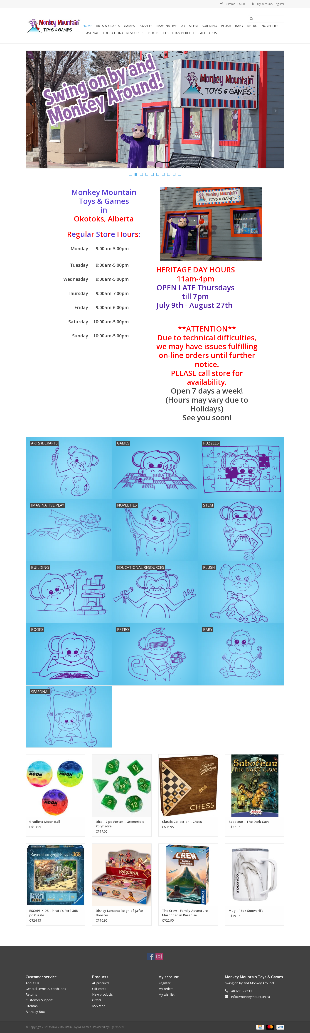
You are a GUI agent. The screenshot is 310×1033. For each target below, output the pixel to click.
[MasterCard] (270, 1027)
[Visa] (279, 1027)
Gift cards (208, 33)
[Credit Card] (260, 1027)
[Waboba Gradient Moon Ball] (55, 785)
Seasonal (91, 33)
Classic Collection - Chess (182, 821)
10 (179, 174)
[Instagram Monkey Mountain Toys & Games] (159, 956)
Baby (239, 26)
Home (87, 26)
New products (102, 994)
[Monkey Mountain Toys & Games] (53, 26)
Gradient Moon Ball (44, 821)
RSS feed (98, 1006)
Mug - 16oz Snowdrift (246, 910)
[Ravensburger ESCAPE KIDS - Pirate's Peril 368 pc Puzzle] (55, 874)
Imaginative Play (170, 26)
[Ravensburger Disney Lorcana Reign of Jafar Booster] (122, 874)
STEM (193, 26)
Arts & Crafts (108, 26)
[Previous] (35, 111)
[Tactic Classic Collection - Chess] (188, 785)
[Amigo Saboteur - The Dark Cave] (255, 785)
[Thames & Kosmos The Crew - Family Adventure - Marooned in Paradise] (188, 874)
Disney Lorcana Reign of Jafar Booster (119, 912)
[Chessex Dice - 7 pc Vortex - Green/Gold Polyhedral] (122, 785)
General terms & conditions (46, 989)
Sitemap (32, 1006)
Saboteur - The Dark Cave (249, 821)
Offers (96, 1000)
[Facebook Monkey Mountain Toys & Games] (151, 956)
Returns (31, 994)
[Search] (251, 18)
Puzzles (146, 26)
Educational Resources (123, 33)
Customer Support (39, 1000)
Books (153, 33)
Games (129, 26)
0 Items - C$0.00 (236, 4)
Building (209, 26)
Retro (252, 26)
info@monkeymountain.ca (250, 997)
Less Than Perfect (179, 33)
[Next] (275, 111)
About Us (32, 983)
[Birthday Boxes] (155, 109)
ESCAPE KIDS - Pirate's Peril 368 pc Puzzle (53, 912)
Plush (226, 26)
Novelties (269, 26)
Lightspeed (116, 1027)
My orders (165, 989)
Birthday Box (35, 1011)
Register (164, 983)
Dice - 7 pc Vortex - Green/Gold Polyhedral (120, 823)
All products (100, 983)
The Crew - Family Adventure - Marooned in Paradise (186, 912)
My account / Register (270, 4)
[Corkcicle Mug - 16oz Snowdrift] (255, 874)
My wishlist (166, 994)
